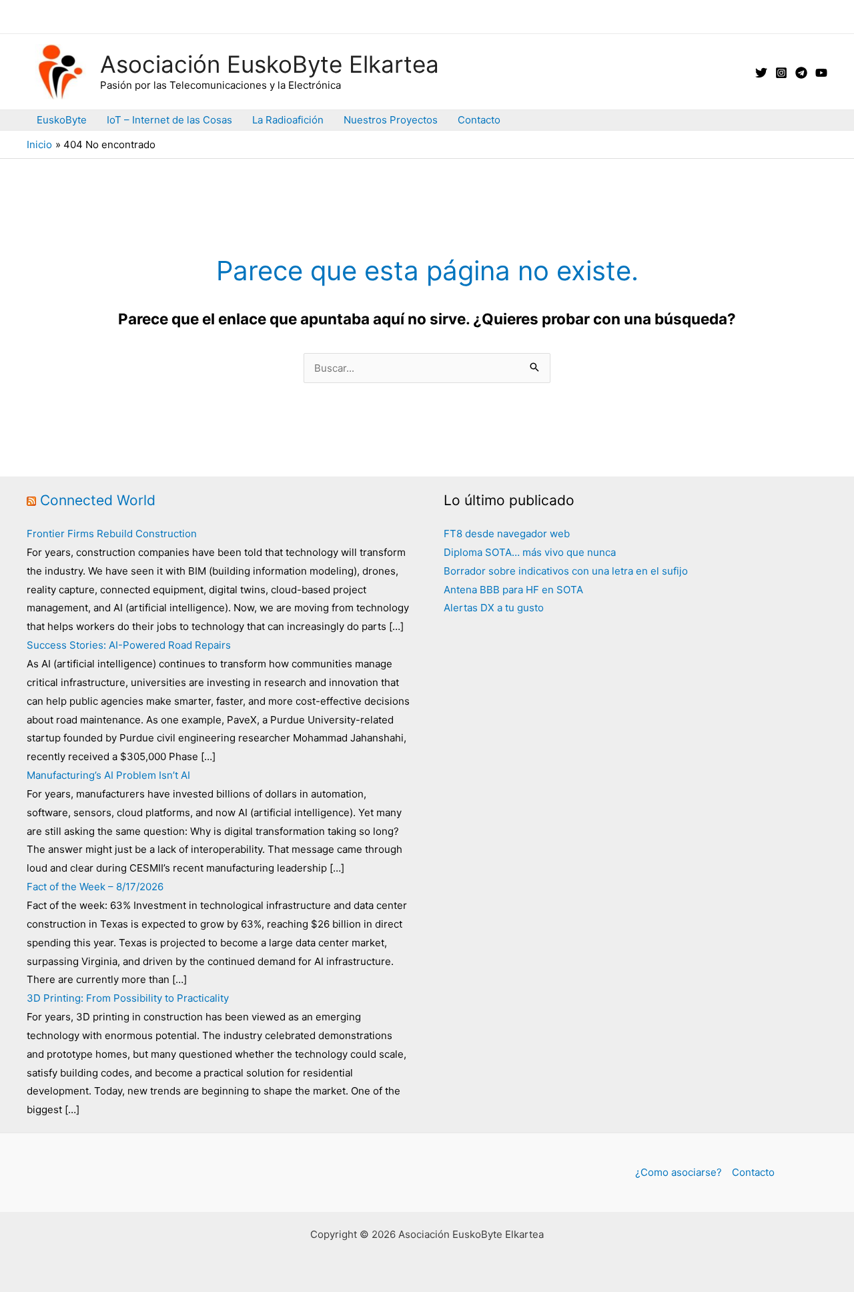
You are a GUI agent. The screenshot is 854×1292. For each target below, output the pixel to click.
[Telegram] (801, 73)
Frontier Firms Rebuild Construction (112, 533)
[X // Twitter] (761, 73)
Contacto (479, 119)
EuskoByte (62, 119)
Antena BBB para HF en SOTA (513, 589)
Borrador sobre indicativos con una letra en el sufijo (566, 571)
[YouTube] (821, 73)
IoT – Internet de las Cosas (169, 119)
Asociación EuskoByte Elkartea (269, 64)
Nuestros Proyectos (391, 119)
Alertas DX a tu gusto (494, 607)
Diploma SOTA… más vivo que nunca (530, 552)
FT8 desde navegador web (507, 533)
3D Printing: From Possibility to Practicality (128, 998)
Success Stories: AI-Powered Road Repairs (129, 645)
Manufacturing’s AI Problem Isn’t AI (108, 775)
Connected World (97, 500)
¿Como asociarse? (678, 1172)
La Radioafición (288, 119)
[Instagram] (781, 73)
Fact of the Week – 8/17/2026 (95, 886)
